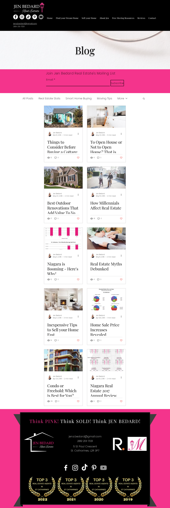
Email (49, 79)
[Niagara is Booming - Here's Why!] (63, 238)
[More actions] (79, 134)
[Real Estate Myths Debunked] (106, 238)
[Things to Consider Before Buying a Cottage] (63, 117)
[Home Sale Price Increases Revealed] (106, 299)
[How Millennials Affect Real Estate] (106, 178)
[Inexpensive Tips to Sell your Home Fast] (63, 299)
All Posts (28, 98)
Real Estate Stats (49, 98)
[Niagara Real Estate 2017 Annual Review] (106, 360)
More (120, 98)
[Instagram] (22, 16)
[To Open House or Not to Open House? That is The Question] (106, 117)
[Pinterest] (34, 16)
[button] (67, 16)
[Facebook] (15, 16)
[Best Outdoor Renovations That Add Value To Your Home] (63, 178)
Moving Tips (104, 98)
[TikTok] (28, 16)
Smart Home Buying (79, 98)
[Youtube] (41, 16)
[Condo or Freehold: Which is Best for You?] (63, 360)
